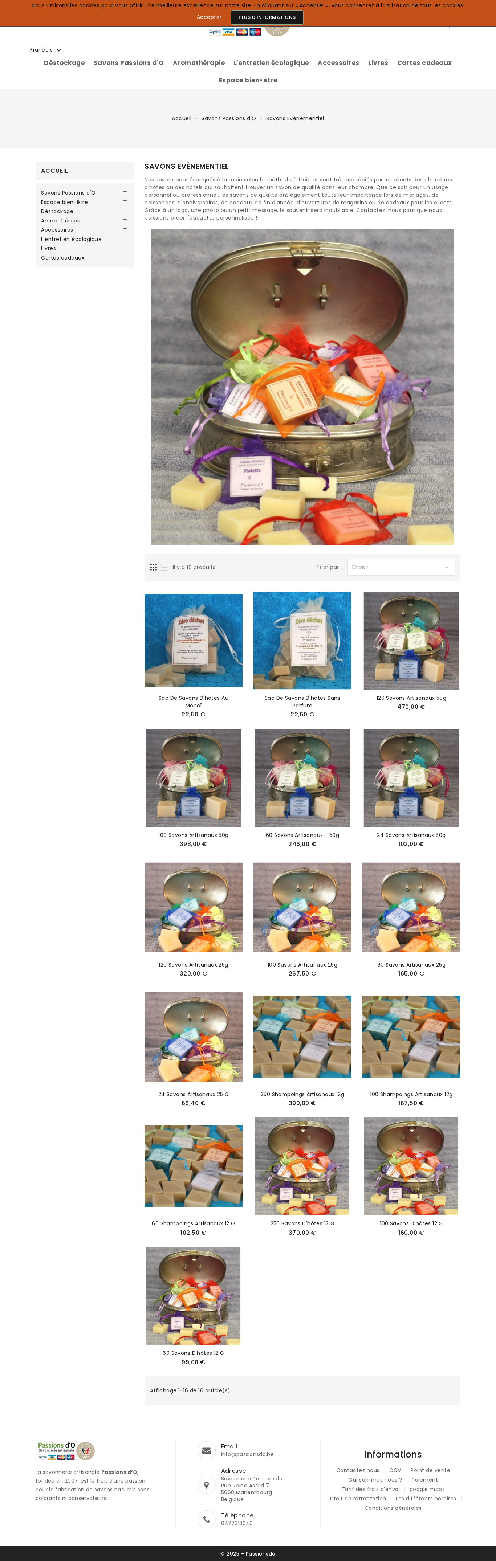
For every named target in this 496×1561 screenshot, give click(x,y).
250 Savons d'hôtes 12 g (303, 1223)
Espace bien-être (248, 80)
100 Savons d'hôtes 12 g (411, 1223)
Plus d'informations (267, 17)
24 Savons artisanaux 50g (411, 835)
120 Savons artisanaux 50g (412, 698)
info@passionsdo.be (247, 1454)
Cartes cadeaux (424, 62)
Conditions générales (393, 1508)
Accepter (209, 17)
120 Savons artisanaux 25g (193, 964)
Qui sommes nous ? (375, 1479)
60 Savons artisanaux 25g (411, 964)
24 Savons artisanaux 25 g (193, 1094)
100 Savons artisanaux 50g (193, 835)
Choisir (401, 567)
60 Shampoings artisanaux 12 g (193, 1223)
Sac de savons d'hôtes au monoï (193, 701)
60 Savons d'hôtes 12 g (193, 1353)
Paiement (425, 1479)
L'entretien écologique (271, 62)
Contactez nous (358, 1470)
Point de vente (430, 1470)
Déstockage (64, 62)
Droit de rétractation (358, 1498)
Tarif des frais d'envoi (371, 1489)
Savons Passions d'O (129, 62)
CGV (395, 1470)
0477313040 (237, 1523)
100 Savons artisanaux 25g (303, 964)
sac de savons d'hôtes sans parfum (302, 701)
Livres (378, 62)
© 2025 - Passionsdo (248, 1553)
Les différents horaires (426, 1498)
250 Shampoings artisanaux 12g (302, 1094)
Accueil (54, 171)
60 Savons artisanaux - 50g (302, 835)
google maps (427, 1489)
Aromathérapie (199, 62)
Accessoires (338, 62)
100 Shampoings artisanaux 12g (411, 1094)
